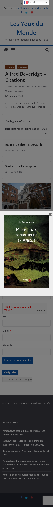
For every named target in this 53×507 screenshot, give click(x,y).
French (32, 2)
